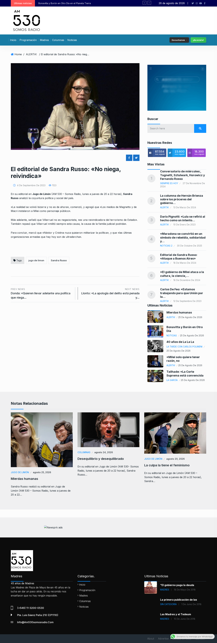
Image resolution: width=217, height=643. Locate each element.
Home (18, 54)
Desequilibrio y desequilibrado (101, 459)
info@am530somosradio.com (35, 622)
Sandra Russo (59, 260)
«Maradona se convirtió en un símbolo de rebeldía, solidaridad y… (183, 237)
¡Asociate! (198, 40)
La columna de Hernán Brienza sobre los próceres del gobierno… (181, 199)
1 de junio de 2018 (191, 604)
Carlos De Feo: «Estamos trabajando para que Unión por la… (181, 293)
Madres (44, 40)
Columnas (58, 40)
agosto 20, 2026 (175, 458)
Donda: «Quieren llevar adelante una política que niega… (40, 293)
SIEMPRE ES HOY (169, 183)
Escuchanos (178, 40)
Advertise (163, 638)
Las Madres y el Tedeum (175, 614)
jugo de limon (36, 260)
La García (172, 380)
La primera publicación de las (178, 599)
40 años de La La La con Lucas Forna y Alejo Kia (76, 3)
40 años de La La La (180, 341)
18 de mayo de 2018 (185, 589)
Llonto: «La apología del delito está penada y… (110, 293)
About (150, 638)
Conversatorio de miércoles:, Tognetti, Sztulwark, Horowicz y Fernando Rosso (182, 175)
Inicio (13, 40)
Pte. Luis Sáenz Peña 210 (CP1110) (37, 615)
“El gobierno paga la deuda (177, 585)
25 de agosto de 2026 (190, 317)
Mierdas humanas (179, 312)
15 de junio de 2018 (184, 618)
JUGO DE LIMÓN (20, 472)
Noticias (72, 40)
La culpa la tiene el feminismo (167, 465)
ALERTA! (31, 54)
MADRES (164, 589)
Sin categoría (168, 604)
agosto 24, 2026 (103, 452)
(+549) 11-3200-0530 (30, 608)
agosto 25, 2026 (42, 472)
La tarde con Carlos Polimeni (184, 346)
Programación (28, 40)
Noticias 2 (166, 245)
